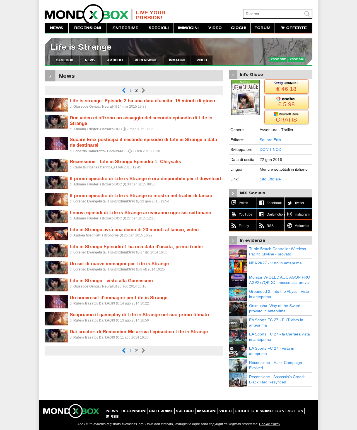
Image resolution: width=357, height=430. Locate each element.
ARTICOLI (115, 60)
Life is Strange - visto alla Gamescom (111, 280)
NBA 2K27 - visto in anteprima (275, 263)
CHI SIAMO (262, 411)
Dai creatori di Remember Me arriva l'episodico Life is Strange (139, 331)
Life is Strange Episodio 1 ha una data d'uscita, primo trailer (136, 246)
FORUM (262, 27)
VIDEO (215, 27)
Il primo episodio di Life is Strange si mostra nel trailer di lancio (141, 195)
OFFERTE (296, 27)
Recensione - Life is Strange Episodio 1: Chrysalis (125, 161)
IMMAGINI (188, 27)
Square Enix (270, 140)
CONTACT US (289, 411)
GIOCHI (238, 27)
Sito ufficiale (270, 179)
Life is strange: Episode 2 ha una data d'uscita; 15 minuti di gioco (142, 100)
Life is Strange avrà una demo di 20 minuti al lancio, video (134, 229)
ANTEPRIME (125, 27)
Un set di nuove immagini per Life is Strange (119, 263)
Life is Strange (81, 47)
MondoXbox (89, 14)
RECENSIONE (146, 60)
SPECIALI (158, 27)
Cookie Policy (269, 424)
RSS (112, 416)
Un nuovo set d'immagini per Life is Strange (118, 297)
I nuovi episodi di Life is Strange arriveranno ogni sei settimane (140, 212)
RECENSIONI (87, 27)
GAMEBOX (64, 60)
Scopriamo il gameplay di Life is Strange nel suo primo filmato (139, 314)
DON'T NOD (270, 149)
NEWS (56, 27)
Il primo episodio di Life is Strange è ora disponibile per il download (145, 178)
